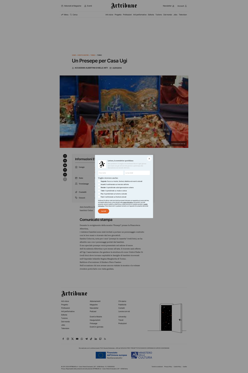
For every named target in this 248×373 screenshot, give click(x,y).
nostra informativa (128, 202)
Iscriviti (103, 211)
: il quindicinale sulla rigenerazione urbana (117, 187)
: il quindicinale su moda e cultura (114, 191)
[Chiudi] (149, 158)
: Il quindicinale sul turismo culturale (114, 194)
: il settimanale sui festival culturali (113, 197)
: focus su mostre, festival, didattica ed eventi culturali (121, 181)
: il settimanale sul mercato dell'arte (115, 184)
